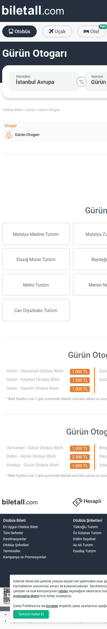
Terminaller (11, 551)
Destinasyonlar (14, 539)
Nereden (23, 76)
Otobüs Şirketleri (16, 545)
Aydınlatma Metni (26, 596)
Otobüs (21, 31)
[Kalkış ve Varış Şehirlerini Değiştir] (81, 82)
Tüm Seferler (13, 533)
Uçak (60, 31)
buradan (52, 606)
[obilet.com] (33, 15)
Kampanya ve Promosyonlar (24, 557)
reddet (63, 591)
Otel (97, 29)
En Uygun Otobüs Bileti (20, 527)
